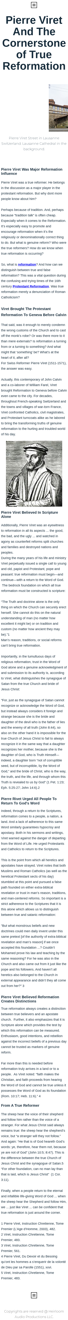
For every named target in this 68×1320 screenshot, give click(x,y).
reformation (27, 264)
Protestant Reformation (31, 286)
